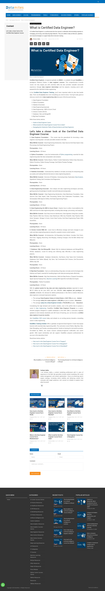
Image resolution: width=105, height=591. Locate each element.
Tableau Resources (35, 583)
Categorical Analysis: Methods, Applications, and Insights (92, 516)
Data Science (17, 15)
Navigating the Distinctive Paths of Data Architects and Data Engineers (53, 127)
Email (59, 454)
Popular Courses (87, 15)
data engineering (41, 308)
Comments (34, 450)
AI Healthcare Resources (37, 505)
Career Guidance (35, 521)
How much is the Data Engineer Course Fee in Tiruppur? (49, 341)
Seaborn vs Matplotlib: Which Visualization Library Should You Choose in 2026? (92, 504)
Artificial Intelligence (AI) (37, 518)
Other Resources (35, 563)
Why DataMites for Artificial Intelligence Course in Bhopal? (44, 360)
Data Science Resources (36, 535)
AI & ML (26, 15)
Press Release (34, 569)
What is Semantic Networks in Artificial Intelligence (92, 536)
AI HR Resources (34, 508)
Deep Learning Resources (37, 543)
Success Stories (66, 15)
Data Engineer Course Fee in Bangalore (75, 436)
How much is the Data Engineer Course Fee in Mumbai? (55, 412)
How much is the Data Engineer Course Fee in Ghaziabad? (50, 346)
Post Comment (35, 473)
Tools (45, 15)
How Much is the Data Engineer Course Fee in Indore (74, 412)
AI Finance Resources (36, 502)
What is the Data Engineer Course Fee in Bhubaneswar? (37, 436)
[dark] (98, 1)
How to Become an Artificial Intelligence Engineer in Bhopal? (69, 531)
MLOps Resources (35, 560)
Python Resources (35, 577)
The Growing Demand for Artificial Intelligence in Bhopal (70, 360)
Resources (33, 580)
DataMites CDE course (39, 318)
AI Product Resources (36, 515)
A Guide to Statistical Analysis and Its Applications (92, 545)
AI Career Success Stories (37, 499)
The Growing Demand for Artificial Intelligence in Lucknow (69, 521)
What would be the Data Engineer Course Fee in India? (49, 125)
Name (31, 454)
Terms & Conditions (93, 587)
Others (76, 15)
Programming (35, 15)
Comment (32, 461)
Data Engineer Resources (14, 20)
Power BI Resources (35, 566)
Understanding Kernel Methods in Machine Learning (92, 526)
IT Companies (34, 549)
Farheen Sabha (36, 39)
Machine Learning (52, 278)
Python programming (66, 154)
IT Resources (54, 15)
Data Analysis (79, 177)
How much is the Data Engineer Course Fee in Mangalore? (50, 343)
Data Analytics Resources (37, 524)
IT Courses (33, 552)
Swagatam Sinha (33, 417)
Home (8, 15)
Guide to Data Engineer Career (42, 122)
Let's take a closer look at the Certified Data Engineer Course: (15, 32)
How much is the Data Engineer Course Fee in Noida (36, 412)
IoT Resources (34, 546)
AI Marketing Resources (36, 511)
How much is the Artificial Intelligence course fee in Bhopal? (69, 541)
